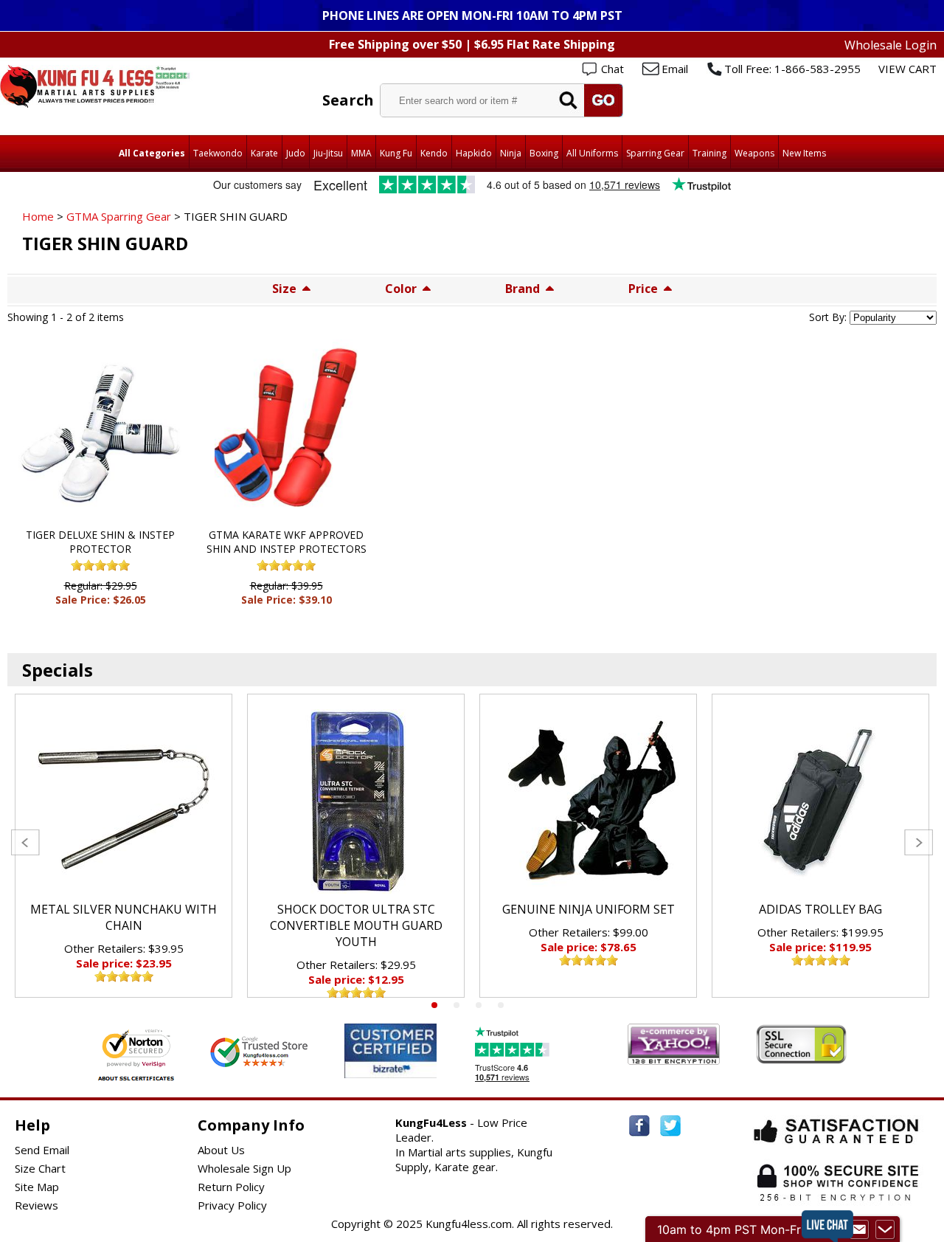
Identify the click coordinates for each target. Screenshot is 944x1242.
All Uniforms (592, 153)
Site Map (37, 1186)
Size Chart (40, 1168)
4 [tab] (501, 1005)
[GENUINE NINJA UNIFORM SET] (588, 801)
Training (709, 153)
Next (918, 842)
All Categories (152, 153)
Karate (264, 153)
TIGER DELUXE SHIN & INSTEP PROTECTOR (100, 542)
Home (38, 216)
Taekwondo (218, 153)
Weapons (754, 153)
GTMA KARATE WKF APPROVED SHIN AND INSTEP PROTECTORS (286, 542)
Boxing (544, 153)
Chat (612, 68)
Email (675, 68)
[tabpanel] (123, 846)
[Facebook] (639, 1125)
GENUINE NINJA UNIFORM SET (588, 909)
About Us (221, 1149)
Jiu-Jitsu (328, 153)
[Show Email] (859, 1229)
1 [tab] (434, 1005)
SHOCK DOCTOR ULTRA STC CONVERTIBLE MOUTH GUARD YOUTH (356, 925)
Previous (25, 842)
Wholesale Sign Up (244, 1168)
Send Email (42, 1149)
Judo (295, 153)
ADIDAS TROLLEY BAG (820, 909)
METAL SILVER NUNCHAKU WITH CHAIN (123, 917)
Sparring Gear (655, 153)
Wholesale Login (890, 45)
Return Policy (231, 1186)
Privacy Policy (232, 1205)
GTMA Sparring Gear (118, 216)
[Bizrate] (416, 1068)
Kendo (434, 153)
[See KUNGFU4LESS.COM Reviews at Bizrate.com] (390, 1050)
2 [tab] (456, 1005)
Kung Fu (396, 153)
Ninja (510, 153)
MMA (361, 153)
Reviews (36, 1205)
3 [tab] (479, 1005)
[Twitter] (670, 1125)
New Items (804, 153)
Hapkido (474, 153)
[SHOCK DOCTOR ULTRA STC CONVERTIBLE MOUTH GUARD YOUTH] (356, 801)
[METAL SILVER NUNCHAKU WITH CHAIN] (123, 801)
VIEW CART (907, 68)
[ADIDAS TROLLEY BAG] (820, 801)
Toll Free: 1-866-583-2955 (792, 68)
